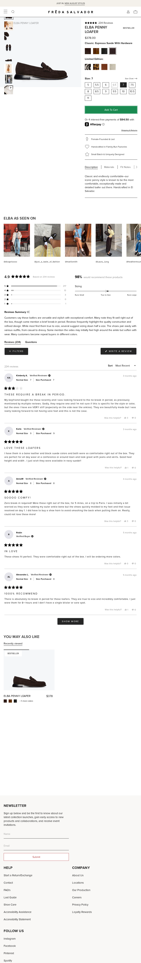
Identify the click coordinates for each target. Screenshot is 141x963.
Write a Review (122, 352)
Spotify (8, 960)
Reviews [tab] (12, 343)
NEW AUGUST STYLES (75, 3)
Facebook (10, 946)
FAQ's (7, 890)
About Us (78, 875)
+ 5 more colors (26, 701)
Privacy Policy (80, 904)
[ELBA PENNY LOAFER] (29, 670)
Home (7, 23)
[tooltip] (28, 312)
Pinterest (9, 953)
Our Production (81, 890)
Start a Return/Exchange (18, 875)
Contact (8, 883)
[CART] (135, 12)
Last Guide (10, 897)
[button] (111, 23)
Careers (77, 897)
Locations (78, 883)
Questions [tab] (31, 343)
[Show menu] (5, 12)
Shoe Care (10, 904)
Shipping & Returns (129, 130)
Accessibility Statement (17, 919)
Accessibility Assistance (17, 912)
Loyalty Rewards (82, 912)
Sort (110, 365)
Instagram (10, 939)
